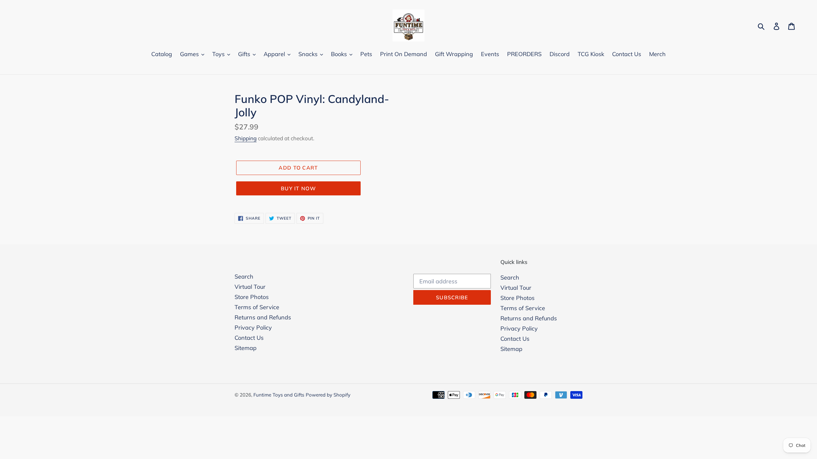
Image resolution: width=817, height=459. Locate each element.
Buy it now (298, 188)
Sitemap (246, 348)
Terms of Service (257, 307)
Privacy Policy (253, 327)
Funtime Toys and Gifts (278, 395)
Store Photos (252, 297)
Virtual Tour (250, 286)
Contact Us (249, 337)
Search (244, 276)
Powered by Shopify (328, 395)
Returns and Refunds (263, 317)
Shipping (246, 138)
